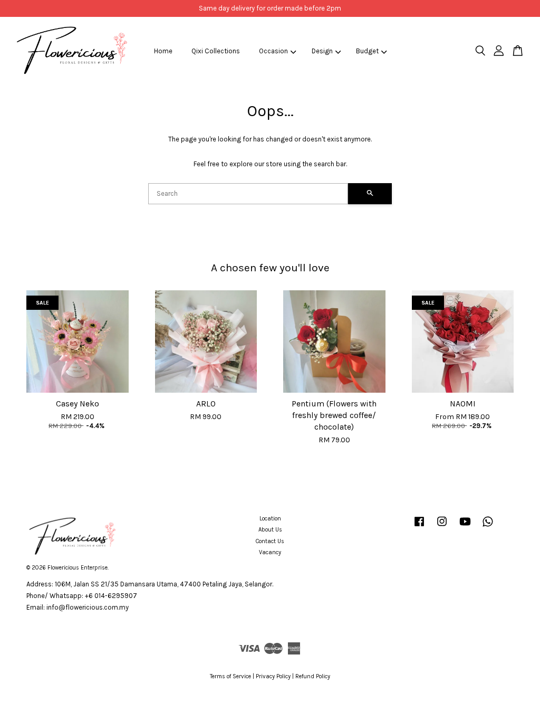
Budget (367, 51)
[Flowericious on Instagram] (442, 527)
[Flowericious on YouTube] (465, 527)
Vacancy (270, 552)
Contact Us (270, 541)
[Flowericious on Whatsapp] (487, 527)
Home (163, 51)
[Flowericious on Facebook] (419, 527)
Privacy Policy (273, 676)
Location (270, 518)
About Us (270, 529)
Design (322, 51)
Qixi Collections (215, 51)
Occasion (273, 51)
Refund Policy (312, 676)
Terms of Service (230, 676)
